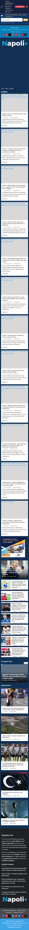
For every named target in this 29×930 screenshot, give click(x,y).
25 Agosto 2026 (22, 611)
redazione (6, 117)
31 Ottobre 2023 (16, 190)
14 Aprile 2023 (16, 338)
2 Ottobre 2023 (16, 227)
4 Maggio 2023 (17, 302)
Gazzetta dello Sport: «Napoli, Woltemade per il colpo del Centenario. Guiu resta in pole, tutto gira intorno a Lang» (19, 629)
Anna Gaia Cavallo (7, 739)
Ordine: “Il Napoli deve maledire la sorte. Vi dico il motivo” (13, 336)
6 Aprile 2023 (16, 374)
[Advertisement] (14, 71)
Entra (25, 19)
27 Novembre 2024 (13, 117)
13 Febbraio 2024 (16, 153)
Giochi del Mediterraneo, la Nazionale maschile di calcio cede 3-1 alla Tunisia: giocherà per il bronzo (13, 765)
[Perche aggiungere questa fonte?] (26, 7)
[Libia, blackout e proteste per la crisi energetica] (14, 782)
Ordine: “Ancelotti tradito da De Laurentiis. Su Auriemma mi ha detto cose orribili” (13, 522)
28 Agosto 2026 (13, 576)
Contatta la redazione (7, 29)
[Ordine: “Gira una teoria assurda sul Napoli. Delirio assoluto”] (14, 359)
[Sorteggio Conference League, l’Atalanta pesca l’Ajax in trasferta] (14, 809)
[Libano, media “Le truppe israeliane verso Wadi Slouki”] (14, 725)
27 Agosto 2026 (22, 589)
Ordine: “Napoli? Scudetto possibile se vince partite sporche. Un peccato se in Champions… (14, 407)
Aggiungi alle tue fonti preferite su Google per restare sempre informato (9, 6)
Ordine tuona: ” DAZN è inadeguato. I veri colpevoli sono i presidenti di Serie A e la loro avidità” (14, 483)
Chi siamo (25, 29)
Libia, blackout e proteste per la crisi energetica (12, 793)
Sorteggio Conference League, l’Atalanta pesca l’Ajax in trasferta (13, 820)
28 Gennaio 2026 (13, 680)
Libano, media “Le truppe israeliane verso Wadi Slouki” (13, 736)
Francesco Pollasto (7, 487)
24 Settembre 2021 (17, 487)
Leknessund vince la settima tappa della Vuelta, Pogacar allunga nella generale (13, 708)
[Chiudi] (4, 6)
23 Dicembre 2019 (13, 525)
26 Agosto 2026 (22, 600)
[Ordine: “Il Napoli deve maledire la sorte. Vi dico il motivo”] (14, 324)
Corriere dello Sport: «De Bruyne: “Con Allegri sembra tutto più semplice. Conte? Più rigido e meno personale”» (19, 584)
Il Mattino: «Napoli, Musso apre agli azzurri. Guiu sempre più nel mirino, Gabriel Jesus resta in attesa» (19, 640)
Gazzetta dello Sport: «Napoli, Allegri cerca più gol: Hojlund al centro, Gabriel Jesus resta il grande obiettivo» (19, 651)
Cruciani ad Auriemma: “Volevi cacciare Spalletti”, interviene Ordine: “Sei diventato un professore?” (14, 445)
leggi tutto (4, 125)
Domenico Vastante (8, 263)
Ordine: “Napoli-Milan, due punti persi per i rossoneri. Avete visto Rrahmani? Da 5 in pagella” (14, 187)
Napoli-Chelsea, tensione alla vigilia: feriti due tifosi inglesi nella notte (12, 676)
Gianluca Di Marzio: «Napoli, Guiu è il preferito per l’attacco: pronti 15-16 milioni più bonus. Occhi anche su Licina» (19, 606)
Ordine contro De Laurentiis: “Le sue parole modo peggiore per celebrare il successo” (14, 298)
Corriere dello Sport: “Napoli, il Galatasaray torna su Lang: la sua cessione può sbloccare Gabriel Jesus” (18, 595)
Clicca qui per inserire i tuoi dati (7, 22)
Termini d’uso (17, 29)
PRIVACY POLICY (15, 32)
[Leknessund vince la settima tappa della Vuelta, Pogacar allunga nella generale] (14, 697)
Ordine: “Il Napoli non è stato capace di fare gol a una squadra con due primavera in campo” (14, 150)
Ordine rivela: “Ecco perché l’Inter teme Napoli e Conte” (14, 114)
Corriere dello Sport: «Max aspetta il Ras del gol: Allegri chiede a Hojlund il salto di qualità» (12, 571)
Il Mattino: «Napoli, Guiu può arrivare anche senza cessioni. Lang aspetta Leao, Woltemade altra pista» (19, 618)
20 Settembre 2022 (13, 448)
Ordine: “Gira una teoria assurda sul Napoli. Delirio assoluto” (13, 371)
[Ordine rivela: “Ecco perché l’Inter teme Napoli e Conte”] (14, 103)
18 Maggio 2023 (17, 263)
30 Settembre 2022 (17, 410)
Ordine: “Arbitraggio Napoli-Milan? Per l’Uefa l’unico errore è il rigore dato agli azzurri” (14, 260)
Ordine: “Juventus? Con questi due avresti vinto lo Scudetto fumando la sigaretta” (13, 223)
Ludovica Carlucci (7, 153)
